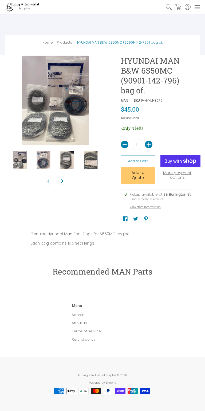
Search (78, 315)
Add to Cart (138, 161)
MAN (124, 100)
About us (79, 323)
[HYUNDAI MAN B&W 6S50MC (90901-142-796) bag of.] (20, 160)
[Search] (169, 7)
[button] (178, 7)
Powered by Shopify (102, 383)
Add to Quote (138, 175)
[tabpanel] (102, 239)
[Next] (62, 181)
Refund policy (83, 339)
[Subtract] (124, 144)
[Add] (148, 144)
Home (47, 42)
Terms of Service (86, 331)
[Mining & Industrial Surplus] (22, 7)
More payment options (177, 175)
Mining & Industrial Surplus (97, 375)
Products (64, 42)
